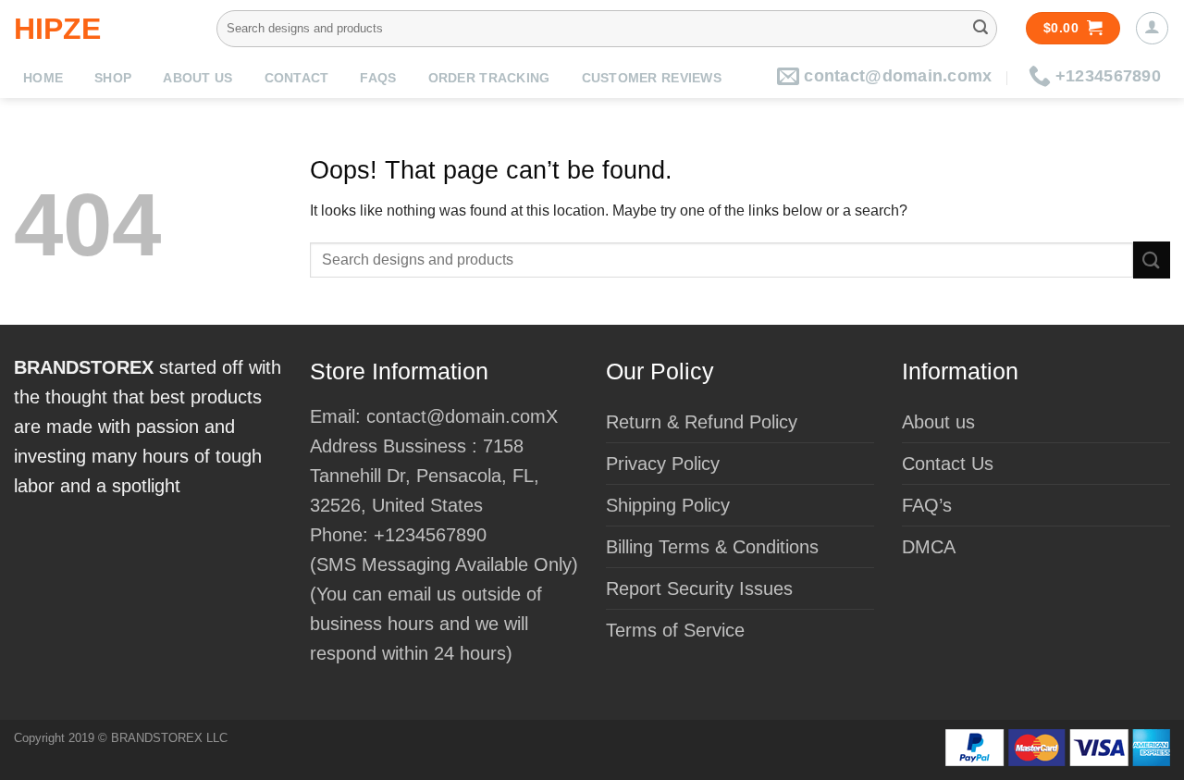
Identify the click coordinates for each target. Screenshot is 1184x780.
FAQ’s (927, 505)
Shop (112, 78)
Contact (297, 78)
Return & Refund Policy (701, 422)
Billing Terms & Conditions (712, 547)
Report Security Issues (699, 588)
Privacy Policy (663, 463)
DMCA (929, 547)
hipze (57, 28)
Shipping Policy (668, 505)
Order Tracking (489, 78)
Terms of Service (675, 630)
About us (197, 78)
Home (43, 78)
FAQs (378, 78)
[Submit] (980, 28)
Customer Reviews (652, 78)
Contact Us (947, 463)
